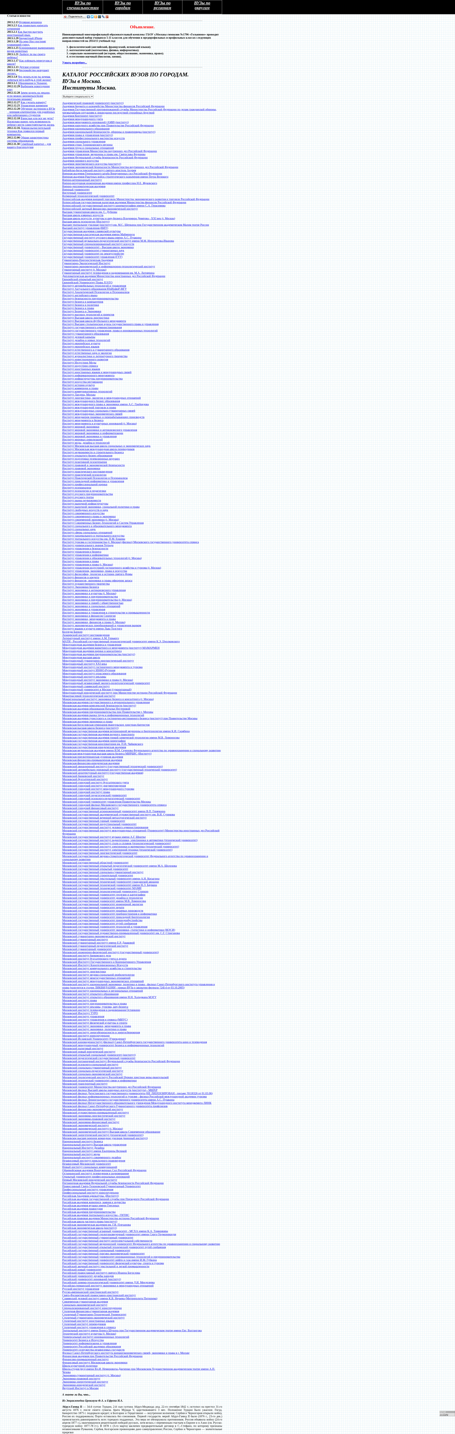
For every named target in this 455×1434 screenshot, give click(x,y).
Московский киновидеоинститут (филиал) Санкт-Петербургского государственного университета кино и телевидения (134, 1042)
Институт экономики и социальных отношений (91, 606)
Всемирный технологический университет (88, 195)
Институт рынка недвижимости (81, 500)
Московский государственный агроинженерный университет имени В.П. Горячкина (113, 811)
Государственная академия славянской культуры (91, 231)
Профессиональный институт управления (87, 1189)
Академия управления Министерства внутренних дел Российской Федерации (109, 151)
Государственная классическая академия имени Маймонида (98, 234)
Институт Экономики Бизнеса (80, 586)
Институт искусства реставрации (82, 381)
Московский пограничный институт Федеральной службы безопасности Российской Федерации (121, 1061)
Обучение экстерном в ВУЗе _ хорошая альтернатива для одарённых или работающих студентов (31, 112)
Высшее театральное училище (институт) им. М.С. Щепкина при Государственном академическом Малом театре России (135, 224)
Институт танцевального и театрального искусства (93, 535)
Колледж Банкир (72, 631)
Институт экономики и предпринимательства (90, 596)
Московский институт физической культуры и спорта (94, 1022)
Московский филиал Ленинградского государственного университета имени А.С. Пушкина (118, 1099)
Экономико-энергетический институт (85, 1381)
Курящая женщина (30, 22)
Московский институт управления (83, 1016)
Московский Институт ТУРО (80, 1013)
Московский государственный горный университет (93, 820)
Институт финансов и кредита (80, 577)
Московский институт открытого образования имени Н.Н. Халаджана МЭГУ (109, 997)
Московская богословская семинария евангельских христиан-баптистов (106, 724)
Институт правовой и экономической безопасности (93, 465)
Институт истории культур (78, 385)
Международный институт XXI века (84, 663)
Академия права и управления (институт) (87, 135)
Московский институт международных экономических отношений (103, 981)
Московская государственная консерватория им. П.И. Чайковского (102, 743)
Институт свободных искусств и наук (85, 510)
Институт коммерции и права (80, 388)
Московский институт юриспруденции (86, 1035)
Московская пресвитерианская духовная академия (92, 756)
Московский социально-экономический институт (92, 1074)
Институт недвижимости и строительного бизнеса (93, 452)
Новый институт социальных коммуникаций (89, 1167)
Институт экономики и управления (83, 609)
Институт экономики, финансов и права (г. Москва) (93, 622)
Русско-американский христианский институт (90, 1292)
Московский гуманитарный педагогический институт (95, 945)
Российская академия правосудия (82, 1208)
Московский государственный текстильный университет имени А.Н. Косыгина (110, 878)
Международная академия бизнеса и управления (91, 644)
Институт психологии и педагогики (84, 490)
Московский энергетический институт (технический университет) (102, 1134)
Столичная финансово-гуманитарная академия (90, 1311)
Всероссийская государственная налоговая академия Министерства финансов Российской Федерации (124, 202)
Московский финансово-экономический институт (92, 1109)
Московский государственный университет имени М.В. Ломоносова (104, 901)
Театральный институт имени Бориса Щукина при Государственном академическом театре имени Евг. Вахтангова (132, 1330)
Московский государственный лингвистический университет (99, 852)
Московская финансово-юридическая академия (90, 763)
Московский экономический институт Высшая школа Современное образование (111, 1131)
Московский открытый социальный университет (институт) (99, 1054)
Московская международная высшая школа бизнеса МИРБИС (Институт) (106, 753)
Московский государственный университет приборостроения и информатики (109, 913)
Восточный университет (77, 192)
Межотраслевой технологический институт (88, 695)
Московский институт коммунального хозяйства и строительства (101, 968)
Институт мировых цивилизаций (82, 439)
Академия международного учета (82, 119)
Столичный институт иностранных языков (88, 1320)
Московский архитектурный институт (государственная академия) (102, 772)
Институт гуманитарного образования (85, 333)
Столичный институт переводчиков (84, 1324)
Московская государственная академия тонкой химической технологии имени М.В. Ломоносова (121, 737)
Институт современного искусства (83, 513)
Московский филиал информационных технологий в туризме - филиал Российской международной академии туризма (134, 1096)
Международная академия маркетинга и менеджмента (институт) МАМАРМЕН (111, 647)
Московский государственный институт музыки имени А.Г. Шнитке (104, 836)
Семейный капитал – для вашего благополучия (29, 145)
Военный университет (76, 189)
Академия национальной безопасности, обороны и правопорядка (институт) (108, 131)
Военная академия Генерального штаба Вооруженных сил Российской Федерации (112, 173)
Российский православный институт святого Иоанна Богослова (101, 1272)
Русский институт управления (80, 1288)
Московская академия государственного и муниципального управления (106, 702)
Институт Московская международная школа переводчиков (98, 449)
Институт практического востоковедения (87, 471)
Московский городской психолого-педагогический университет (101, 798)
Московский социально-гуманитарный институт (92, 1067)
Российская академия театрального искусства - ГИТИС (95, 1215)
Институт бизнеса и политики (80, 304)
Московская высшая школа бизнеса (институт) (90, 727)
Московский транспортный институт (85, 1083)
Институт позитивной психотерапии (84, 461)
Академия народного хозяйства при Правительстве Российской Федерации (108, 125)
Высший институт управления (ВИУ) (85, 228)
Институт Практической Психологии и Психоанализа (95, 477)
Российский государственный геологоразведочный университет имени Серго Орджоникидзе (119, 1234)
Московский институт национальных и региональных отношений (102, 990)
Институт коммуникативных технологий (87, 391)
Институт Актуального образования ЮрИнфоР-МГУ (94, 288)
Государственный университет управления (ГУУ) (92, 256)
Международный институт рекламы (84, 676)
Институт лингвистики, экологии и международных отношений (101, 397)
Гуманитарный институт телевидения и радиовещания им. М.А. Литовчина (108, 272)
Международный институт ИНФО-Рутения (88, 670)
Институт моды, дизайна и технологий (86, 442)
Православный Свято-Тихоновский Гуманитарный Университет (101, 1186)
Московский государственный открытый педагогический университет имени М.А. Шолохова (119, 865)
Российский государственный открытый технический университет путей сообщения (114, 1247)
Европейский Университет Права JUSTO (87, 282)
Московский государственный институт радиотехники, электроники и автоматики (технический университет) (129, 840)
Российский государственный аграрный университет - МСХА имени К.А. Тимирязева (115, 1231)
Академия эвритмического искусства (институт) (91, 163)
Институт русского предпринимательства (87, 494)
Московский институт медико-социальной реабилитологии (98, 974)
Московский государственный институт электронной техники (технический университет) (117, 849)
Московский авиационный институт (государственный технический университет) (112, 766)
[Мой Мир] (99, 16)
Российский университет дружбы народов (88, 1275)
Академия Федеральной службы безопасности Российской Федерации (105, 157)
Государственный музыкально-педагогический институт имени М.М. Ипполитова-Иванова (118, 240)
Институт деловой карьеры (78, 336)
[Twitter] (92, 16)
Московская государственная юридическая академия (94, 747)
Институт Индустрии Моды (79, 362)
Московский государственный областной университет (95, 862)
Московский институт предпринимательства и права (94, 1003)
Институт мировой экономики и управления (89, 436)
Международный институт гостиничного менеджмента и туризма (102, 667)
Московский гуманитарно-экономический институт (93, 936)
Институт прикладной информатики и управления (93, 481)
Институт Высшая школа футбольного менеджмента (94, 320)
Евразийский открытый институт (82, 279)
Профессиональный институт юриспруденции (90, 1192)
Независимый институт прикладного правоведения (93, 1160)
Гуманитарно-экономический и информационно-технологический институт (108, 266)
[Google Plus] (107, 16)
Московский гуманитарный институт (85, 939)
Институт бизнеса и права (78, 308)
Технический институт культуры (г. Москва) (89, 1333)
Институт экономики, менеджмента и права (89, 618)
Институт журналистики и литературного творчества (94, 356)
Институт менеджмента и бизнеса (82, 420)
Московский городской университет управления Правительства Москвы (106, 801)
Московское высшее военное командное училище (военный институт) (105, 1138)
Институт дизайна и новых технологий (86, 340)
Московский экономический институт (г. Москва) (92, 1128)
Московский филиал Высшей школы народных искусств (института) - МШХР (109, 1090)
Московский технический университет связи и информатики (99, 1080)
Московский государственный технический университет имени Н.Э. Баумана (109, 885)
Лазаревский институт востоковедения (85, 635)
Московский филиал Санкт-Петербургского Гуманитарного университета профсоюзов (115, 1106)
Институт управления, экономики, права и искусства (94, 570)
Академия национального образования (85, 128)
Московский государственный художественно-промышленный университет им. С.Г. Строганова (121, 933)
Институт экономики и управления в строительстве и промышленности (106, 612)
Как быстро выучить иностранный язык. (25, 33)
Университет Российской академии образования (91, 1346)
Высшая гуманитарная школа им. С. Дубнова (89, 211)
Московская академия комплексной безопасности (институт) (99, 705)
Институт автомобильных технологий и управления (94, 285)
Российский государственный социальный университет (96, 1250)
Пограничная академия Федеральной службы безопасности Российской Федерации (113, 1183)
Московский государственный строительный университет (97, 875)
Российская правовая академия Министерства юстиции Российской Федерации (110, 1218)
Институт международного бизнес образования (91, 401)
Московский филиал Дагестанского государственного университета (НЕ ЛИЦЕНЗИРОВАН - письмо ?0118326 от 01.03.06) (137, 1093)
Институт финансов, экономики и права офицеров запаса (97, 580)
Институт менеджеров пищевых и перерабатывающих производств (103, 417)
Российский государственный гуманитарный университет (97, 1237)
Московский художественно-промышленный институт (95, 1112)
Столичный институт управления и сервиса (89, 1327)
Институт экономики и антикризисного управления (94, 590)
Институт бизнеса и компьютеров (82, 301)
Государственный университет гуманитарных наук (93, 250)
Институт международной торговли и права (89, 407)
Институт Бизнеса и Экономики (81, 311)
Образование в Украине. (32, 83)
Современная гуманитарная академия (85, 1301)
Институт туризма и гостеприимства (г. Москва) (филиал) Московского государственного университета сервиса (130, 542)
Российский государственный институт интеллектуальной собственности (107, 1240)
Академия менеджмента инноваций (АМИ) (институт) (95, 122)
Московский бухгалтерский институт (85, 779)
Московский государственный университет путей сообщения (99, 923)
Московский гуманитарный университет (87, 949)
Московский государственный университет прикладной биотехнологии (106, 917)
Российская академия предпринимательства (89, 1211)
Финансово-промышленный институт (85, 1359)
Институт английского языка (79, 295)
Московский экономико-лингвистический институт (93, 1115)
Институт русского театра (78, 497)
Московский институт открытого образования (90, 993)
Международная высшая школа (81, 657)
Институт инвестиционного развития (85, 359)
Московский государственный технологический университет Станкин (105, 891)
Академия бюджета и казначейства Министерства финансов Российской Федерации (113, 106)
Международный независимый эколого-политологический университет (106, 683)
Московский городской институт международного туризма (98, 788)
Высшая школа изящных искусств (82, 215)
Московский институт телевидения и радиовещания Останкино (101, 1009)
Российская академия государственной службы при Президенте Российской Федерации (115, 1199)
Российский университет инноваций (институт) (91, 1279)
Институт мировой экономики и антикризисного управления (99, 429)
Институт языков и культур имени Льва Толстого (92, 628)
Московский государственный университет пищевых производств (102, 910)
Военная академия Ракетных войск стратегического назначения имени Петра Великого (115, 176)
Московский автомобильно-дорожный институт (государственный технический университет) (119, 769)
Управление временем (34, 105)
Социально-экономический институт (84, 1304)
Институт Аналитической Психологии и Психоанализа (95, 292)
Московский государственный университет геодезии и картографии (103, 894)
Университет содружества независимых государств (93, 1349)
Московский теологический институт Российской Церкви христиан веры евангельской (115, 1077)
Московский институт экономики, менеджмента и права (96, 1026)
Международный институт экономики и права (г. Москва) (97, 679)
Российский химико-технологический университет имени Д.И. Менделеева (108, 1282)
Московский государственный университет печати (93, 907)
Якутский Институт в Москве (80, 1388)
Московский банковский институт (83, 776)
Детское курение (29, 67)
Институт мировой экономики (80, 426)
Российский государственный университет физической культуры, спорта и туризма (113, 1263)
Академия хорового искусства (80, 160)
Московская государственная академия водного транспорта (98, 734)
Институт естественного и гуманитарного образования (95, 349)
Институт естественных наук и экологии (87, 352)
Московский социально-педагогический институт (92, 1070)
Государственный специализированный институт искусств (98, 244)
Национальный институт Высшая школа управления (94, 1144)
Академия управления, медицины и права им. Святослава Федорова (103, 154)
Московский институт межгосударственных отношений (96, 977)
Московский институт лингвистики (84, 971)
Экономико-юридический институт (83, 1384)
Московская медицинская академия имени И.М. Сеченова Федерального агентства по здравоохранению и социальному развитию (141, 750)
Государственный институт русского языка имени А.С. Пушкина (101, 237)
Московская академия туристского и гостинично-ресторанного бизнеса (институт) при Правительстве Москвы (129, 718)
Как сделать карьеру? (33, 102)
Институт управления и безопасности (85, 548)
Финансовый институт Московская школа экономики (94, 1362)
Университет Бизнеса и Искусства (83, 1340)
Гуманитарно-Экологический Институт (86, 263)
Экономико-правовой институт (81, 1378)
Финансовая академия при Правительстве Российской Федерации (102, 1356)
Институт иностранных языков (81, 369)
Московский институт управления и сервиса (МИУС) (95, 1019)
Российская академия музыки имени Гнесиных (90, 1205)
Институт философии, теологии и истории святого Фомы (97, 574)
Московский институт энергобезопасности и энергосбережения (101, 1032)
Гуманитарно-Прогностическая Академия (87, 260)
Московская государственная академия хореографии (94, 740)
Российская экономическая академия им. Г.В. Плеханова (96, 1224)
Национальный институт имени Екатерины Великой (94, 1151)
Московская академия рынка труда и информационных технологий (103, 715)
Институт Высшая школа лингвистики (85, 317)
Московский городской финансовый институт (90, 808)
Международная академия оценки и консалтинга (92, 651)
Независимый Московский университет (86, 1163)
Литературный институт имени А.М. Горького (90, 638)
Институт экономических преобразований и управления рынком (101, 625)
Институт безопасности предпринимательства (90, 298)
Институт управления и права (80, 561)
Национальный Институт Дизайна (83, 1147)
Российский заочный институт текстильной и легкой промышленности (105, 1266)
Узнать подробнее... (74, 62)
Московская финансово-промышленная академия (92, 760)
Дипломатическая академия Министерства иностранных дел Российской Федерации (113, 276)
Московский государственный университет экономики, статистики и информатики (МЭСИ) (118, 929)
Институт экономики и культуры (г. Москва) (89, 593)
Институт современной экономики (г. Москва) (90, 519)
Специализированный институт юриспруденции (92, 1308)
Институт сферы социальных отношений (87, 532)
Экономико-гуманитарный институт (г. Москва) (91, 1375)
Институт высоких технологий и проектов (88, 314)
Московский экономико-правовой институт (88, 1118)
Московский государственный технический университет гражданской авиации (110, 881)
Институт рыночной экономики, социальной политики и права (101, 506)
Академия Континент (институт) (82, 115)
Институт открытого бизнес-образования (87, 455)
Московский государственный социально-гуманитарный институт (102, 872)
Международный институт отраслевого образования (94, 673)
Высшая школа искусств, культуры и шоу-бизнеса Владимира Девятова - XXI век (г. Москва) (118, 218)
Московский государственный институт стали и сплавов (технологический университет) (116, 843)
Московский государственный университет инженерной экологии (102, 904)
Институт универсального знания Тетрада (87, 545)
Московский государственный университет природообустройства (102, 920)
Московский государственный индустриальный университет (99, 824)
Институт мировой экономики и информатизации (92, 433)
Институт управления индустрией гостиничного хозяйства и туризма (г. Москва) (111, 567)
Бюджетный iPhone (30, 38)
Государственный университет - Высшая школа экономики (98, 247)
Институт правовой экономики (81, 468)
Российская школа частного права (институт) (89, 1221)
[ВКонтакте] (88, 16)
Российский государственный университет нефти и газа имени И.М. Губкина (109, 1259)
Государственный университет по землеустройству (93, 253)
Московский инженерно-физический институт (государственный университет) (110, 952)
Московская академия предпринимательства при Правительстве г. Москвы (107, 711)
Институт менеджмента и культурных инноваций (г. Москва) (99, 423)
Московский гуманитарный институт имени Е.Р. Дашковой (98, 942)
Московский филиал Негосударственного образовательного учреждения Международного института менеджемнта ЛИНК (137, 1102)
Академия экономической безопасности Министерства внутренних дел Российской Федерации (120, 167)
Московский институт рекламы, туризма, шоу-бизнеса (95, 1006)
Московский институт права (79, 1000)
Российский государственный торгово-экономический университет (103, 1253)
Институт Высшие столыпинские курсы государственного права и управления (110, 324)
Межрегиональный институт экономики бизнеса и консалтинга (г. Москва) (108, 699)
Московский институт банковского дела (86, 955)
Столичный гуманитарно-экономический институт (93, 1317)
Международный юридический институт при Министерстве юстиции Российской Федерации (119, 692)
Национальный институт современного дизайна (91, 1157)
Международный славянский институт (86, 686)
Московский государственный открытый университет (95, 868)
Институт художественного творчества (86, 583)
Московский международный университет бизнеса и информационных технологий (113, 1045)
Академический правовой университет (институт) (93, 103)
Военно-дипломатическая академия (83, 186)
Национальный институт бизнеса (82, 1141)
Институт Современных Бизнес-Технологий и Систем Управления (103, 522)
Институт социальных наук (79, 529)
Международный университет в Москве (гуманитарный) (97, 689)
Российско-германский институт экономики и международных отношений (108, 1285)
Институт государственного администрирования (92, 327)
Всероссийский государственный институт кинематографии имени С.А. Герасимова (113, 205)
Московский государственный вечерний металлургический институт (104, 817)
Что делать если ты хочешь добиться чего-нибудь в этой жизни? (29, 78)
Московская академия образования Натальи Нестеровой (96, 708)
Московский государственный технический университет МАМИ (101, 888)
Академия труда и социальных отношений (88, 147)
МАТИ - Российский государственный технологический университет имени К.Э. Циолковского (121, 641)
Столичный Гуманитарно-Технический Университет (94, 1314)
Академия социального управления (83, 141)
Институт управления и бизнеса (81, 551)
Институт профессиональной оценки (84, 484)
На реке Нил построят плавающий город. (26, 43)
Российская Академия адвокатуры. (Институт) (90, 1195)
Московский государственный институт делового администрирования (105, 827)
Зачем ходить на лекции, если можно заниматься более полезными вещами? (28, 96)
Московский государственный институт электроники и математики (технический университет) (120, 846)
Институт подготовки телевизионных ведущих (91, 458)
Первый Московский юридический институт (89, 1179)
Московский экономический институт (85, 1125)
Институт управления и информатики (85, 554)
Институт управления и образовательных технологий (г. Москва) (102, 558)
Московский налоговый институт (82, 1048)
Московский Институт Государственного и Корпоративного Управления (106, 961)
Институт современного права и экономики (89, 516)
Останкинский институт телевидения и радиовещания (95, 1173)
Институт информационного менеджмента (88, 375)
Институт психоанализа (76, 487)
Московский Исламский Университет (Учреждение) (94, 1038)
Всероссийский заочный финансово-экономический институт (100, 208)
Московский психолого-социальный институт (90, 1064)
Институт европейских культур (81, 343)
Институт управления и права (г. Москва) (87, 564)
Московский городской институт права (86, 792)
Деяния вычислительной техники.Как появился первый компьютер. (29, 131)
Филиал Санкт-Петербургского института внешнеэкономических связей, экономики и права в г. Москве (125, 1352)
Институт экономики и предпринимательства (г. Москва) (97, 599)
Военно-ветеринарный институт (82, 179)
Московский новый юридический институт (88, 1051)
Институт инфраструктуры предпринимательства (92, 378)
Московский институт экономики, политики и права (94, 1029)
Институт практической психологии (84, 474)
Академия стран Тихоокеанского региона (87, 144)
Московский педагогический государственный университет (98, 1058)
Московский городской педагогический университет (94, 795)
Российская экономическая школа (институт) (89, 1227)
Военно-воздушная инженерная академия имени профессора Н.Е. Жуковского (109, 183)
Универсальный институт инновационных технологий (95, 1336)
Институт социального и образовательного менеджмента (97, 526)
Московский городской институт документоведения (94, 785)
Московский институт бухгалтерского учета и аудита (94, 958)
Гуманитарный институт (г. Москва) (84, 269)
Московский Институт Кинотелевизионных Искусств (95, 965)
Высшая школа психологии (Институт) (85, 221)
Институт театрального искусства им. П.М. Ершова (93, 538)
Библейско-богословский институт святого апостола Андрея (99, 170)
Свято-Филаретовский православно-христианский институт (99, 1295)
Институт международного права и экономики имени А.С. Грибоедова (105, 404)
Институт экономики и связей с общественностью (92, 602)
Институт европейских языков (80, 346)
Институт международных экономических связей (92, 413)
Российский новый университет (81, 1269)
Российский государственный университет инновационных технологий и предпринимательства (121, 1256)
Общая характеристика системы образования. (28, 139)
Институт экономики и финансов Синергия (89, 615)
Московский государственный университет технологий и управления (104, 926)
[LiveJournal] (103, 16)
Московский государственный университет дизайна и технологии (102, 897)
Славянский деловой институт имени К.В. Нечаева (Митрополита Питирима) (109, 1298)
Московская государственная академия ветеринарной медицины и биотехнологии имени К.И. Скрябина (126, 731)
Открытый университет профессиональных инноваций (96, 1176)
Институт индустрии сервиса (80, 365)
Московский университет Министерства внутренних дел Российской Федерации (111, 1086)
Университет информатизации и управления (89, 1343)
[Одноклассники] (96, 16)
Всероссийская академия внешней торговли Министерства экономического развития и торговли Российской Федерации (135, 199)
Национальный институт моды (81, 1154)
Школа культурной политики (80, 1365)
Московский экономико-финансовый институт (90, 1122)
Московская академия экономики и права (87, 721)
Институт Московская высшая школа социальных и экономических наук (106, 445)
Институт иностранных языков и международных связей (97, 372)
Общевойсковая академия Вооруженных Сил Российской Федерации (104, 1170)
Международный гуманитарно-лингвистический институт (98, 660)
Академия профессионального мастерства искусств (93, 138)
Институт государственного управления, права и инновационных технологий (110, 330)
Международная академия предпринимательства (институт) (98, 654)
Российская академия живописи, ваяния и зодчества (94, 1202)
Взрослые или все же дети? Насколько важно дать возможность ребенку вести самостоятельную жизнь (30, 121)
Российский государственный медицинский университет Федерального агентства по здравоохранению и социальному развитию (141, 1243)
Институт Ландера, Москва (78, 394)
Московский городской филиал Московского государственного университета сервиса (114, 804)
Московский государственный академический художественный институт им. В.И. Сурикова (118, 814)
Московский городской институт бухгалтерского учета (95, 782)
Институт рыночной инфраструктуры (85, 503)
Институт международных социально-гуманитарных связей (98, 410)
